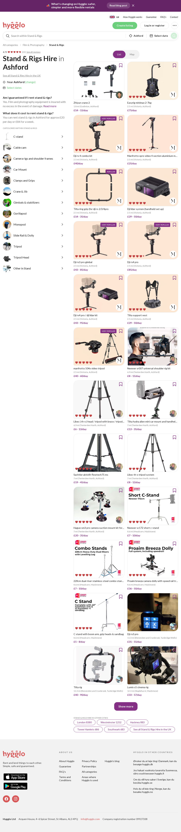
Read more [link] (49, 106)
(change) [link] (30, 82)
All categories (10, 44)
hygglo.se (147, 782)
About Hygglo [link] (66, 761)
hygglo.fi (159, 773)
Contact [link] (174, 16)
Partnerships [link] (89, 766)
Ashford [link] (19, 82)
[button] (133, 5)
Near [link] (10, 82)
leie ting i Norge (153, 788)
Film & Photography (33, 44)
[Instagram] (15, 798)
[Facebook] (6, 798)
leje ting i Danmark (158, 761)
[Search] (174, 36)
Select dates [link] (14, 87)
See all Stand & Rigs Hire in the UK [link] (22, 75)
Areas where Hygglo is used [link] (90, 778)
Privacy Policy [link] (89, 761)
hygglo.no (147, 791)
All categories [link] (89, 771)
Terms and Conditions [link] (65, 778)
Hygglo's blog (112, 761)
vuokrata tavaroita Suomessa (161, 770)
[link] (14, 25)
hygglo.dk (147, 764)
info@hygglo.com (90, 818)
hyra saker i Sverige (155, 779)
